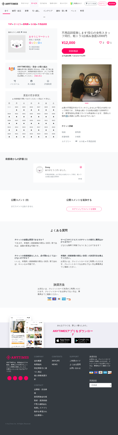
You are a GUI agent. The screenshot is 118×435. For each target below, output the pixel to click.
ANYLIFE (56, 361)
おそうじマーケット (39, 36)
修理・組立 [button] (16, 11)
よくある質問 (75, 364)
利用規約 (37, 364)
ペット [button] (74, 11)
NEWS (55, 364)
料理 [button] (82, 11)
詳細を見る (38, 76)
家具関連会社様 (40, 397)
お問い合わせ (75, 368)
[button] (91, 3)
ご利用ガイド (75, 361)
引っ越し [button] (36, 11)
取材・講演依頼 (40, 400)
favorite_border (100, 42)
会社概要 (37, 361)
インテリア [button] (48, 11)
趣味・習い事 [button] (61, 11)
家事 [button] (27, 11)
